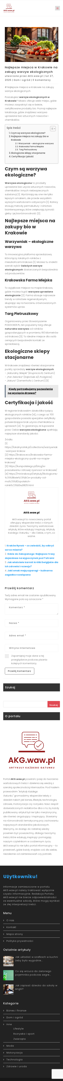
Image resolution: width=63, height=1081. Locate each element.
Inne (9, 1024)
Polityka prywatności (19, 941)
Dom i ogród (22, 80)
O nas (10, 920)
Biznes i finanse (16, 1010)
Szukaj (53, 705)
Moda (10, 1045)
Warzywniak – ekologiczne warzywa (35, 143)
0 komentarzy (42, 80)
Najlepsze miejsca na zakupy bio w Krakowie (30, 138)
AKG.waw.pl (35, 76)
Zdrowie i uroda (16, 1066)
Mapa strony (14, 934)
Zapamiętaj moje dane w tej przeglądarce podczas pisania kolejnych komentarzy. (29, 659)
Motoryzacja (14, 1052)
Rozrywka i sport (24, 1033)
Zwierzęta (19, 1039)
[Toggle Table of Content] (51, 128)
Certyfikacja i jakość (22, 156)
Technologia (14, 1059)
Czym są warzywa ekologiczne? (27, 133)
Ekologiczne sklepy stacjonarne (28, 153)
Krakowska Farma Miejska (31, 146)
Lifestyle (18, 1028)
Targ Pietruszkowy (28, 149)
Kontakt (11, 927)
